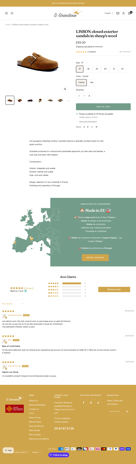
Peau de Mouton (36, 426)
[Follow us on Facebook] (83, 402)
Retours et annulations (39, 439)
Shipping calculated (84, 46)
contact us (34, 409)
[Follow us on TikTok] (98, 402)
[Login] (123, 13)
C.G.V (31, 413)
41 (114, 69)
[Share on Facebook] (84, 127)
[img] (8, 311)
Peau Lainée (34, 430)
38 (88, 69)
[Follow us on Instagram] (91, 402)
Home (7, 25)
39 (97, 69)
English (108, 13)
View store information (88, 122)
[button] (53, 283)
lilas (92, 82)
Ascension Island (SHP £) (17, 452)
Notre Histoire (95, 258)
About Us (33, 400)
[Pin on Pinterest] (87, 127)
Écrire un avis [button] (114, 289)
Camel (81, 82)
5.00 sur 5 (28, 288)
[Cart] (129, 13)
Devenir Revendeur (37, 405)
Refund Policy (35, 422)
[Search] (12, 13)
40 (105, 69)
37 (80, 69)
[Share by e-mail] (96, 127)
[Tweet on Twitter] (92, 127)
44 (122, 69)
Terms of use (35, 417)
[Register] (127, 411)
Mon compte (35, 434)
